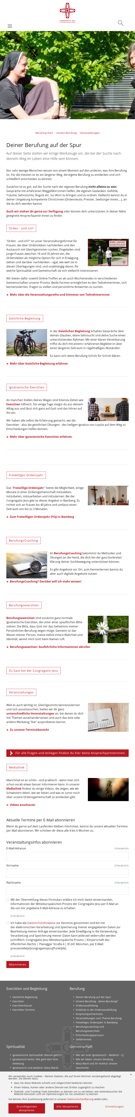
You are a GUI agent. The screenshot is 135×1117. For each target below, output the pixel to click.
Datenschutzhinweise (41, 923)
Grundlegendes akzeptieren (27, 1108)
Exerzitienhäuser (22, 1005)
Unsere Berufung (66, 133)
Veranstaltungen (90, 133)
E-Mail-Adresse (16, 848)
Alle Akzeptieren (67, 1106)
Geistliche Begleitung (24, 318)
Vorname (12, 865)
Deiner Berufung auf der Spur (93, 997)
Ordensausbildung (87, 1005)
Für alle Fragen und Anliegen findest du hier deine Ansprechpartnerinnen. (70, 753)
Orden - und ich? (21, 228)
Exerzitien (13, 404)
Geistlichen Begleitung (74, 331)
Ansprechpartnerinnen (89, 1014)
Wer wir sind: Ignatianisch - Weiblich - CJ (100, 1055)
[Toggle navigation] (10, 26)
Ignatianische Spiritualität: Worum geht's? (37, 1055)
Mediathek (16, 767)
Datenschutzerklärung (80, 1099)
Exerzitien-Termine (23, 1009)
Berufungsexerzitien (24, 605)
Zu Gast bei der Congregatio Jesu (33, 671)
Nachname (13, 882)
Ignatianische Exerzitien (26, 387)
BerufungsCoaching (23, 540)
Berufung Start (44, 133)
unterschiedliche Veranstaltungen (30, 713)
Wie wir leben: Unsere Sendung (94, 1059)
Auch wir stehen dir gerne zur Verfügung (34, 211)
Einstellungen (114, 1106)
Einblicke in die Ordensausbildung (96, 1009)
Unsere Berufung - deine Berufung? (97, 1001)
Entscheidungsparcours (90, 1035)
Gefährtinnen (84, 1039)
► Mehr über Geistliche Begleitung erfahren (37, 363)
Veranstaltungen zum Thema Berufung (99, 1018)
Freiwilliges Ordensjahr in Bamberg (97, 1022)
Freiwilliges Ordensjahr (26, 475)
